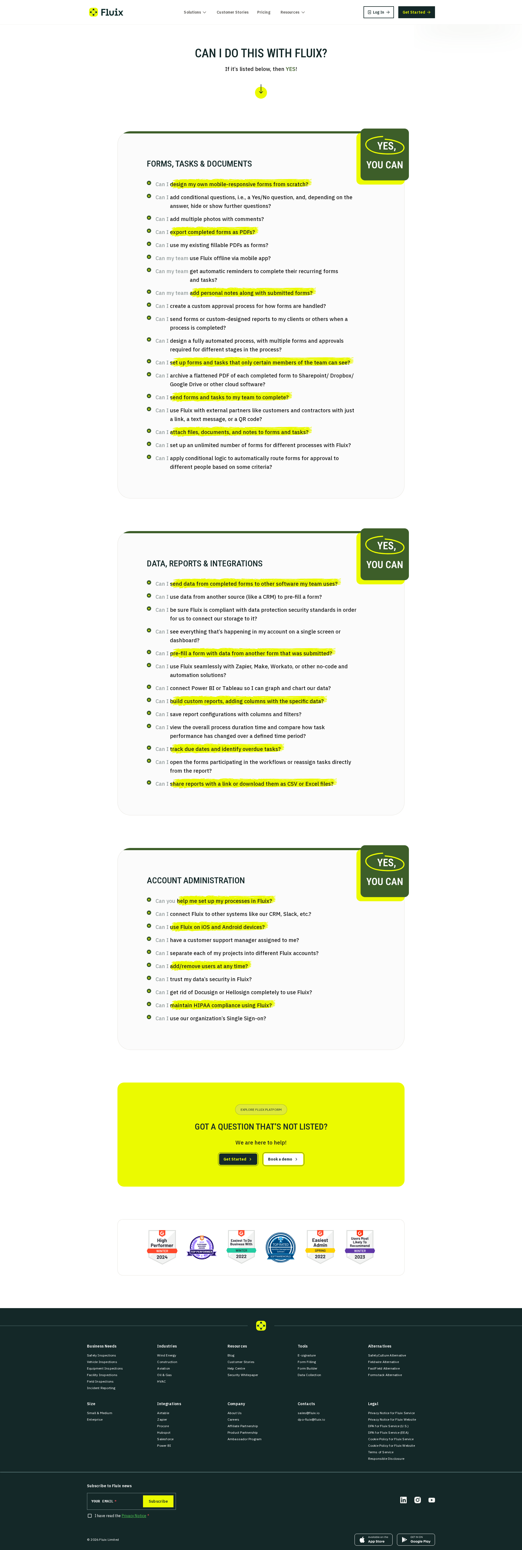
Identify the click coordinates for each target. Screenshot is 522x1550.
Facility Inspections (102, 1375)
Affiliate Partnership (243, 1426)
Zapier (162, 1419)
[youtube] (431, 1500)
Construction (167, 1362)
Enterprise (94, 1419)
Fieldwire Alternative (383, 1362)
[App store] (374, 1540)
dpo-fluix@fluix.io (311, 1419)
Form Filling (307, 1362)
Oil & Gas (164, 1375)
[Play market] (416, 1540)
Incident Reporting (101, 1388)
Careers (233, 1419)
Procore (163, 1426)
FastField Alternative (384, 1368)
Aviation (163, 1368)
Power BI (164, 1445)
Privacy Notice (134, 1515)
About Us (235, 1413)
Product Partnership (243, 1432)
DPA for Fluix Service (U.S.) (388, 1426)
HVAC (161, 1381)
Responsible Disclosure (386, 1459)
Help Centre (236, 1368)
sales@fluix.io (308, 1413)
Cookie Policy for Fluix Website (391, 1445)
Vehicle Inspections (102, 1362)
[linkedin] (403, 1500)
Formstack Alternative (385, 1375)
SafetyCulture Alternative (387, 1355)
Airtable (163, 1413)
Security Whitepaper (243, 1375)
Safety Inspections (101, 1355)
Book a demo (280, 1159)
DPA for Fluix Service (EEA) (388, 1432)
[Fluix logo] (106, 12)
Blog (231, 1355)
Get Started (234, 1159)
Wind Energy (166, 1355)
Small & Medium (99, 1413)
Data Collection (309, 1375)
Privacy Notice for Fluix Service (391, 1413)
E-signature (307, 1355)
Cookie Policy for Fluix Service (391, 1439)
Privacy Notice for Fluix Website (392, 1419)
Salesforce (165, 1439)
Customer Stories (232, 12)
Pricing (263, 12)
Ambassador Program (245, 1439)
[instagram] (417, 1500)
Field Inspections (100, 1381)
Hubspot (163, 1432)
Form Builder (307, 1368)
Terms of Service (380, 1452)
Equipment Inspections (105, 1368)
